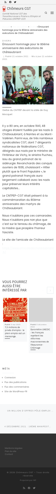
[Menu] (52, 12)
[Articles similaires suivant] (50, 290)
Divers (33, 26)
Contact (9, 454)
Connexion (10, 377)
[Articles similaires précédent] (43, 290)
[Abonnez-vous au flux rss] (6, 2)
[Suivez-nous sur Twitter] (15, 2)
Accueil (6, 26)
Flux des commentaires (17, 386)
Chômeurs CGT (24, 472)
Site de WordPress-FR (16, 391)
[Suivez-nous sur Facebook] (10, 2)
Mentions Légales (13, 448)
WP (34, 480)
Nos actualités (20, 26)
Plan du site (10, 451)
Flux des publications (15, 382)
